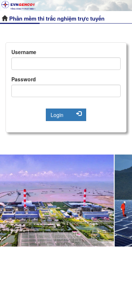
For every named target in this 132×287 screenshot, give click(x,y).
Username (23, 52)
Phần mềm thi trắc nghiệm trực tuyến (56, 18)
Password (23, 79)
